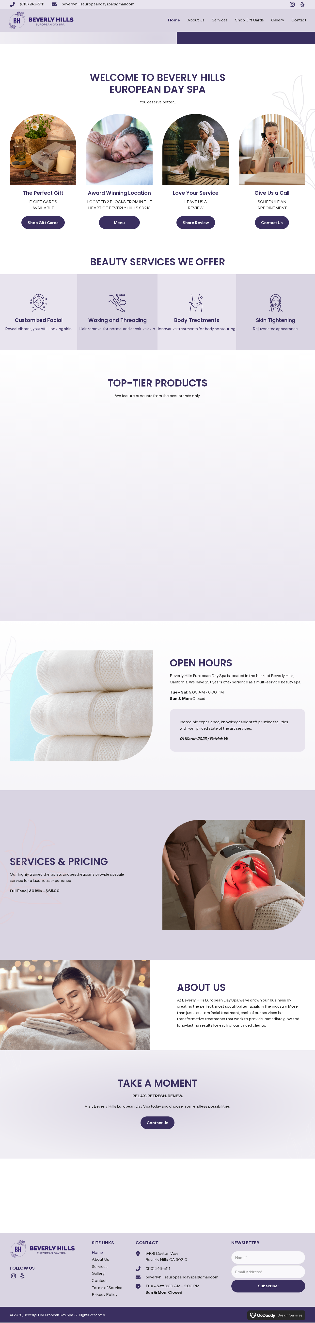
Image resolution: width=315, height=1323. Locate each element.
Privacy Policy (104, 1294)
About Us (100, 1259)
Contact (99, 1280)
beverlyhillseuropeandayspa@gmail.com (98, 3)
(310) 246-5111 (32, 3)
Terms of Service (107, 1287)
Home (97, 1252)
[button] (292, 4)
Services (100, 1266)
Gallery (98, 1273)
